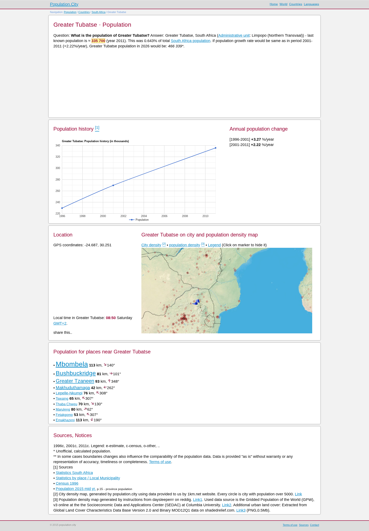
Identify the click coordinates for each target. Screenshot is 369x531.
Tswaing (62, 398)
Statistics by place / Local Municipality (88, 478)
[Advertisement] (181, 82)
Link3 (241, 510)
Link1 (197, 499)
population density (184, 245)
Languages (311, 4)
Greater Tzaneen (75, 381)
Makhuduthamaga (73, 387)
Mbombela (72, 364)
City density (151, 245)
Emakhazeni (65, 420)
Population (70, 12)
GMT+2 (59, 323)
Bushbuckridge (76, 373)
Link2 (226, 505)
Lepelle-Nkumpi (69, 393)
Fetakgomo (64, 415)
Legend (214, 245)
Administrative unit (234, 35)
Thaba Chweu (66, 404)
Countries (295, 4)
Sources (304, 525)
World (283, 4)
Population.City (64, 4)
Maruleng (63, 409)
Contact (314, 525)
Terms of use (160, 462)
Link (298, 494)
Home (274, 4)
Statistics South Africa (74, 473)
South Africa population (190, 41)
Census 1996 (67, 483)
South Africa (98, 12)
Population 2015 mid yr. (76, 489)
